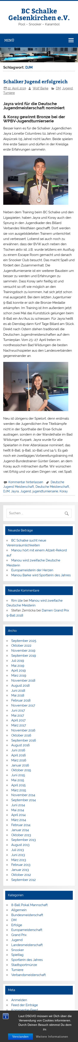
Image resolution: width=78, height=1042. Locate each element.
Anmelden (19, 1000)
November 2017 (23, 705)
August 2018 (20, 686)
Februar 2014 (20, 825)
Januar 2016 (20, 765)
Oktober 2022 (21, 646)
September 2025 (23, 641)
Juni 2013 (18, 855)
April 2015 (18, 785)
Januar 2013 (20, 870)
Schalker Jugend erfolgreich (35, 81)
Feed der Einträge (24, 1005)
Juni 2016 (18, 750)
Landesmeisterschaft (27, 945)
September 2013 (23, 840)
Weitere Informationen (52, 1036)
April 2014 (18, 815)
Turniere (9, 93)
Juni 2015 (18, 775)
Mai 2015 (17, 780)
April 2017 (18, 720)
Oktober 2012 (21, 875)
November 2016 (23, 730)
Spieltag (17, 955)
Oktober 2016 (21, 735)
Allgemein (19, 910)
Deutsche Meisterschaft (52, 486)
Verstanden (20, 1036)
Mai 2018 (17, 695)
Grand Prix (19, 935)
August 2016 (20, 745)
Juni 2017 (18, 710)
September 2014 (23, 800)
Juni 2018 (18, 691)
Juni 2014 (18, 805)
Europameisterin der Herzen (32, 570)
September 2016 (23, 740)
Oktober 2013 (21, 835)
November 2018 (23, 681)
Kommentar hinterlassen (25, 482)
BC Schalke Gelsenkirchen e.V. (39, 14)
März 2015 (18, 790)
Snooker (17, 950)
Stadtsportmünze (24, 965)
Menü (9, 40)
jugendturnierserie (45, 491)
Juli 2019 (17, 661)
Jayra (15, 491)
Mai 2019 (17, 666)
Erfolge (16, 925)
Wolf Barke (40, 88)
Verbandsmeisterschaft (28, 975)
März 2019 (18, 675)
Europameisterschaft (26, 930)
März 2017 (18, 725)
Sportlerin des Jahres (27, 960)
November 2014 (23, 795)
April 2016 (18, 755)
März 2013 (18, 860)
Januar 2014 (20, 830)
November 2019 (23, 651)
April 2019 (18, 670)
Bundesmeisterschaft (27, 915)
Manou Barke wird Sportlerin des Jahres (41, 575)
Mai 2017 (17, 715)
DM (58, 88)
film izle (17, 601)
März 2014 (18, 820)
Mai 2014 (17, 810)
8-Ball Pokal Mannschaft (29, 905)
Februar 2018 (21, 700)
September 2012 (23, 880)
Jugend (67, 88)
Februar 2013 (20, 865)
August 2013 (20, 845)
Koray (64, 491)
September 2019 (23, 656)
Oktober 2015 (21, 770)
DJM (6, 491)
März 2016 (18, 760)
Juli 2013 (17, 850)
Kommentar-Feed (24, 1010)
